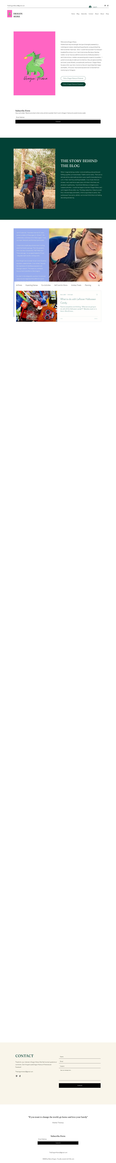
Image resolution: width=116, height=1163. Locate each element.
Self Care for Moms (61, 285)
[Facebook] (108, 6)
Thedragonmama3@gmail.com (24, 1071)
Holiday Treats (76, 285)
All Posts (19, 285)
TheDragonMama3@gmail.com (16, 5)
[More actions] (98, 294)
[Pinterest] (105, 6)
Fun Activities (46, 285)
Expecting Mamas (32, 285)
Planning (88, 285)
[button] (99, 285)
